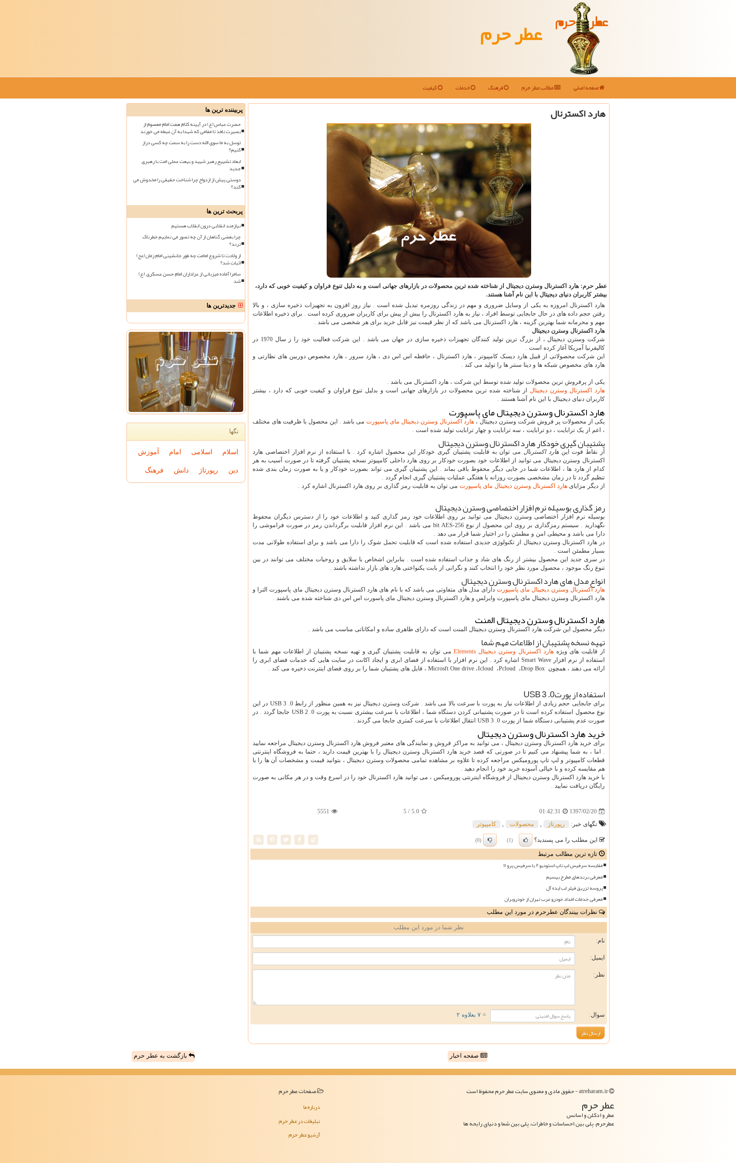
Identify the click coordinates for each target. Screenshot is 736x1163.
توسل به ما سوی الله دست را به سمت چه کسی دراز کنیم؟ (191, 146)
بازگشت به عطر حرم (161, 1056)
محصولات (522, 824)
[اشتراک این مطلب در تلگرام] (313, 839)
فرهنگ (496, 87)
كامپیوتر (486, 824)
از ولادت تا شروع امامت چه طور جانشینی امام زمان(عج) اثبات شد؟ (188, 259)
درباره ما (311, 1107)
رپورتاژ (556, 824)
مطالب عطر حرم (537, 87)
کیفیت (430, 87)
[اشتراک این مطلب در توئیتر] (286, 839)
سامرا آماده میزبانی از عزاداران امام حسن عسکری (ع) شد (189, 277)
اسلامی (201, 451)
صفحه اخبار (465, 1056)
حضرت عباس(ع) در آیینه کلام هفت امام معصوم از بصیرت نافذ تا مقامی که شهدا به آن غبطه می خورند (190, 127)
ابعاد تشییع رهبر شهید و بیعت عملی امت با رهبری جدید (191, 165)
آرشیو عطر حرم (304, 1134)
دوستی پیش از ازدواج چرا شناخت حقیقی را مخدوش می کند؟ (187, 183)
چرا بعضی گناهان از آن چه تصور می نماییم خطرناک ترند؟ (191, 240)
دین (233, 470)
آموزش (148, 451)
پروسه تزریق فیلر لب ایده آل (574, 888)
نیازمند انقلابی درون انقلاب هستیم (206, 226)
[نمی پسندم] (490, 840)
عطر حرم (511, 33)
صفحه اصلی (586, 87)
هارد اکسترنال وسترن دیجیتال (567, 390)
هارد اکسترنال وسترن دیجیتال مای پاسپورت (420, 421)
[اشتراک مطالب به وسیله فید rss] (258, 839)
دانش (181, 470)
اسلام (230, 451)
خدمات (463, 87)
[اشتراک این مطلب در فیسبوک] (299, 839)
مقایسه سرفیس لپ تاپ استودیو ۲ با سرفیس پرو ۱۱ (553, 865)
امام (175, 451)
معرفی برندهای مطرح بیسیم (574, 877)
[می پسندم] (525, 840)
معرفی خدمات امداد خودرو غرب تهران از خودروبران (553, 899)
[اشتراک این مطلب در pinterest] (272, 839)
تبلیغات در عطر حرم (299, 1121)
